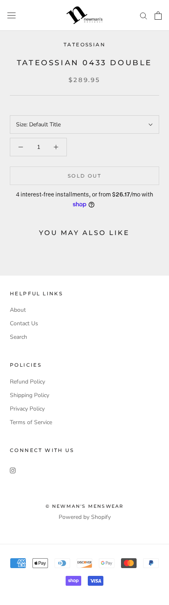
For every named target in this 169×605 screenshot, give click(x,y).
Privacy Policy (27, 409)
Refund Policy (27, 382)
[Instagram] (13, 470)
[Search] (143, 15)
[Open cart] (158, 15)
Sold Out (84, 176)
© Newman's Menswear (85, 506)
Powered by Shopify (85, 517)
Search (18, 337)
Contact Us (24, 323)
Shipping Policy (29, 395)
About (18, 310)
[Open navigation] (11, 15)
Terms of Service (31, 422)
